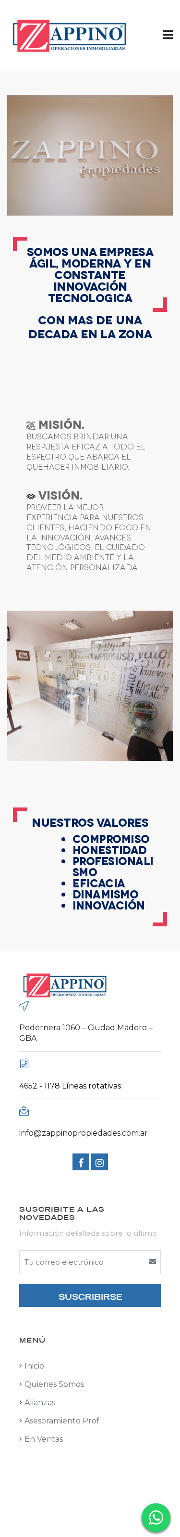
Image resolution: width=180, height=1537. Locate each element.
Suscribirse (90, 1296)
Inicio (34, 1365)
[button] (168, 35)
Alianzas (39, 1402)
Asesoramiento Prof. (62, 1420)
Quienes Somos (54, 1384)
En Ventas (43, 1439)
